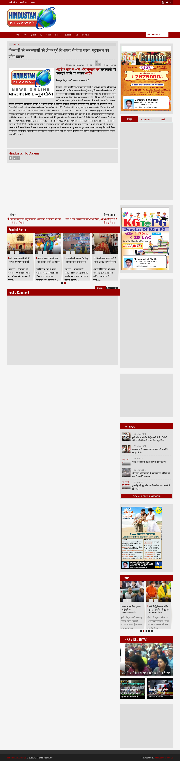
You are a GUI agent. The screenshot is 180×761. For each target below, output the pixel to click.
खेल (40, 35)
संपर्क (33, 2)
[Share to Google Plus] (30, 245)
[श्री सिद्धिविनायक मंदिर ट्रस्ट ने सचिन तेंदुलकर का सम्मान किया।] (158, 591)
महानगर (33, 35)
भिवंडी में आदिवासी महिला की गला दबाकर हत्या (149, 462)
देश (17, 35)
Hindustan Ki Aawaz (75, 65)
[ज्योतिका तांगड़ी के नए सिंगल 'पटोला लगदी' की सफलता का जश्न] (160, 688)
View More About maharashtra (146, 496)
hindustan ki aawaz (164, 758)
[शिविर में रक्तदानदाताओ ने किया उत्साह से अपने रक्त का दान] (105, 243)
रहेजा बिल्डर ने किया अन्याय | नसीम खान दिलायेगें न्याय (145, 672)
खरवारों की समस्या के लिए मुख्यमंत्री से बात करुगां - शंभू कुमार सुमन (77, 262)
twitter (167, 2)
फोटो (76, 35)
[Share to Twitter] (26, 245)
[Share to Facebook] (22, 245)
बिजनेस (48, 35)
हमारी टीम (24, 2)
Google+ (18, 158)
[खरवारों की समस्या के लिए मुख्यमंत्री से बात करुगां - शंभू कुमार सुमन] (76, 243)
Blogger (100, 288)
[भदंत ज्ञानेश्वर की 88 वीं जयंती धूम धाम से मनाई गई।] (20, 243)
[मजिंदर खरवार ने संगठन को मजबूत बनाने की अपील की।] (48, 243)
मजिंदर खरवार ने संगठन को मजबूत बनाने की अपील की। (49, 262)
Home (11, 35)
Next (116, 243)
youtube (163, 2)
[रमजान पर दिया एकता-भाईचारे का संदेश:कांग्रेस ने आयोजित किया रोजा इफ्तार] (132, 591)
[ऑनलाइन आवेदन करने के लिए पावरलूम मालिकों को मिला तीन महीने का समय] (126, 472)
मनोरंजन (58, 35)
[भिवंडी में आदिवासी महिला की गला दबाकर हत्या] (126, 461)
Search (170, 34)
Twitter (14, 158)
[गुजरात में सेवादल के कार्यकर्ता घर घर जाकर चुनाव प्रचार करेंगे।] (132, 688)
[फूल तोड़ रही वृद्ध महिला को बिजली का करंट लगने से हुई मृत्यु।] (126, 485)
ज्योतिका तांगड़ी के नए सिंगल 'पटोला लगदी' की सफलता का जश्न (159, 693)
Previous (8, 243)
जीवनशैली (85, 35)
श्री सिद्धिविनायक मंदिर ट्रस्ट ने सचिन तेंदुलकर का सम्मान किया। (159, 609)
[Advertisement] (122, 14)
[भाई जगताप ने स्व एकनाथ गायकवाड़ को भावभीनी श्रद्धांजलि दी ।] (126, 449)
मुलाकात (68, 35)
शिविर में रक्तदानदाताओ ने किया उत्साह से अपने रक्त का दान (105, 262)
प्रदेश (24, 35)
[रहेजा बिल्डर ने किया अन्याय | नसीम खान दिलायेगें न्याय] (146, 659)
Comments (146, 119)
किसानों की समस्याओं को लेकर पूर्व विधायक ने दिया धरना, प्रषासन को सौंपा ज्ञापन (59, 53)
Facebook (10, 158)
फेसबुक (129, 119)
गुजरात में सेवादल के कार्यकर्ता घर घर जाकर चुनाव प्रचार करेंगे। (131, 693)
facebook (171, 2)
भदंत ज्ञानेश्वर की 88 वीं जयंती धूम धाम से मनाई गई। (19, 262)
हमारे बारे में (13, 2)
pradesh (15, 44)
